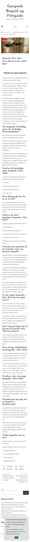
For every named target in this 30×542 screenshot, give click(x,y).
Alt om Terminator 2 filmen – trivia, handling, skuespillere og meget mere (22, 479)
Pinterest (9, 469)
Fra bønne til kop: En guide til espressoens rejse (14, 502)
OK (16, 537)
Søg (2, 489)
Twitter (21, 466)
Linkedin (21, 469)
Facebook (9, 466)
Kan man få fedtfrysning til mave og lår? (12, 504)
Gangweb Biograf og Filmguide (15, 11)
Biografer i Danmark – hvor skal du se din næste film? (8, 478)
